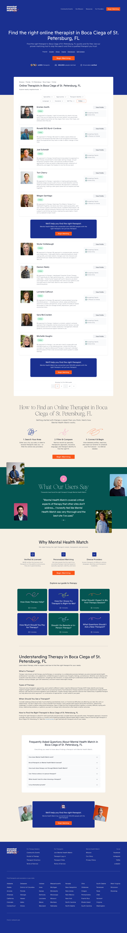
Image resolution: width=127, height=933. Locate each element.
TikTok (118, 860)
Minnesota (54, 891)
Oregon (84, 891)
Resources (89, 9)
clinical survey (49, 719)
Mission (88, 853)
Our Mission (79, 9)
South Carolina (86, 906)
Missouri (53, 898)
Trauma (63, 52)
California (10, 898)
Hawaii (22, 898)
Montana (53, 902)
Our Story (89, 856)
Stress (58, 52)
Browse (21, 82)
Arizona (9, 891)
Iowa (40, 887)
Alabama (10, 884)
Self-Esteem (81, 52)
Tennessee (100, 887)
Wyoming (114, 891)
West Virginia (115, 884)
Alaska (9, 887)
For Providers (99, 9)
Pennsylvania (85, 895)
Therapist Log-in (60, 856)
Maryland (42, 906)
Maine (41, 902)
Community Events (67, 9)
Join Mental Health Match (63, 853)
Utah (98, 895)
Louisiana (42, 898)
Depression (71, 52)
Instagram (116, 856)
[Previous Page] (53, 386)
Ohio (83, 884)
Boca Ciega (46, 82)
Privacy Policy (91, 860)
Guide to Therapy (33, 856)
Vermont (99, 898)
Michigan (53, 887)
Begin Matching (113, 9)
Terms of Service (32, 864)
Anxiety (51, 52)
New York (68, 898)
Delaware (23, 884)
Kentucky (42, 895)
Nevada (68, 884)
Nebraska (53, 906)
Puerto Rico (85, 898)
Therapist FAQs (59, 860)
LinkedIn (117, 864)
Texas (98, 891)
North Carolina (70, 902)
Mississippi (54, 895)
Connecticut (11, 906)
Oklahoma (84, 887)
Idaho (22, 902)
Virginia (99, 902)
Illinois (22, 906)
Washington (100, 906)
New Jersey (69, 891)
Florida (28, 82)
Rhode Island (85, 902)
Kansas (41, 891)
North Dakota (70, 906)
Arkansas (10, 895)
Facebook (116, 853)
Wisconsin (114, 887)
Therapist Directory (33, 860)
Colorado (10, 902)
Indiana (41, 884)
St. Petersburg (36, 82)
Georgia (23, 895)
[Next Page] (74, 386)
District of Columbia (27, 887)
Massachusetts (55, 884)
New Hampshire (71, 887)
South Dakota (101, 884)
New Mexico (69, 895)
